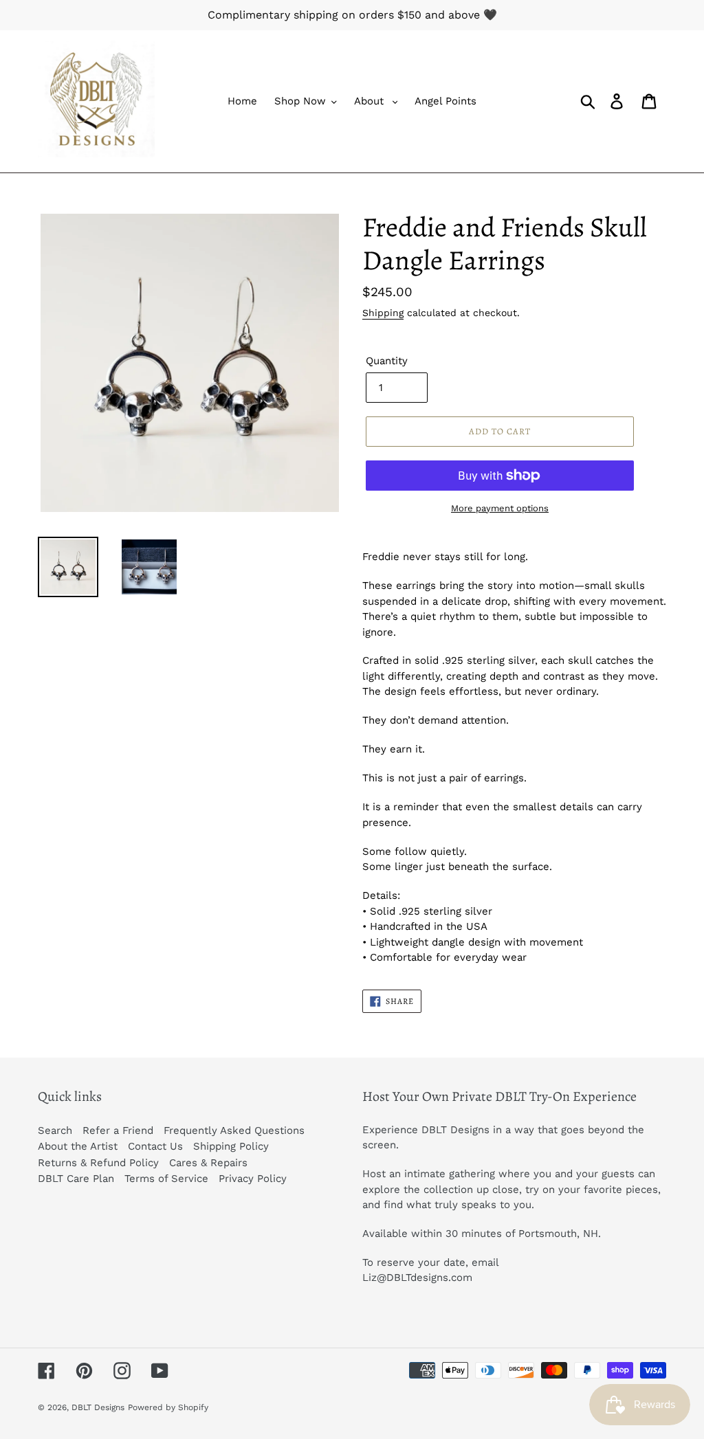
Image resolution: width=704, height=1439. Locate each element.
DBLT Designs (98, 1407)
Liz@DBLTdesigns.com (417, 1277)
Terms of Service (166, 1178)
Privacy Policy (253, 1178)
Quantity (387, 361)
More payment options (500, 508)
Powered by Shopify (168, 1407)
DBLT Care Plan (76, 1178)
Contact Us (155, 1146)
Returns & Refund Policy (98, 1163)
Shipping (383, 312)
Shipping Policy (231, 1146)
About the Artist (78, 1146)
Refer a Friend (117, 1130)
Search (55, 1130)
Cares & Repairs (208, 1163)
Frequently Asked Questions (234, 1130)
